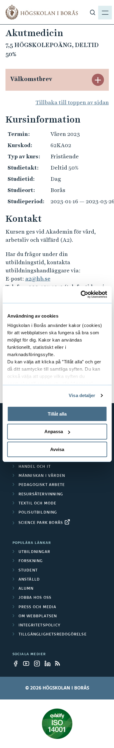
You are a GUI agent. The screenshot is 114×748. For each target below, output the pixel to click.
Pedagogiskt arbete (42, 485)
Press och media (38, 607)
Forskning (31, 561)
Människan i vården (42, 476)
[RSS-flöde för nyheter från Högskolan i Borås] (60, 663)
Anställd (29, 580)
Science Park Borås (41, 523)
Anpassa (53, 431)
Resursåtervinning (41, 494)
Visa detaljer (82, 395)
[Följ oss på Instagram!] (38, 663)
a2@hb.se (37, 278)
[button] (98, 80)
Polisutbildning (38, 512)
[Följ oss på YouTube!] (28, 663)
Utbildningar (34, 552)
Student (28, 570)
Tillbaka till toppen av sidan (72, 102)
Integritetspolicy (39, 625)
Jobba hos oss (35, 598)
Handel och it (35, 467)
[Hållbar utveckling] (57, 724)
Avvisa (57, 449)
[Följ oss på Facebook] (17, 663)
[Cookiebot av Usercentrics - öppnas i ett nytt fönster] (81, 294)
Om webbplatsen (38, 616)
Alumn (26, 589)
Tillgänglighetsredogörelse (53, 634)
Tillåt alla (57, 413)
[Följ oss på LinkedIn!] (49, 663)
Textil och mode (38, 503)
